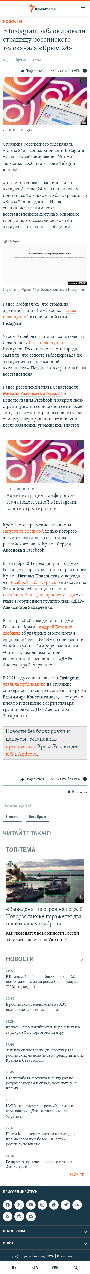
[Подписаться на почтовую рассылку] (31, 1216)
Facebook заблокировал (34, 583)
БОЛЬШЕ (77, 1175)
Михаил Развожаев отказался (33, 394)
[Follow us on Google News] (54, 1205)
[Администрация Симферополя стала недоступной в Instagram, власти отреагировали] (45, 461)
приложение (21, 746)
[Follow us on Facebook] (7, 1205)
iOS (10, 754)
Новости (12, 22)
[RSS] (7, 1216)
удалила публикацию (25, 684)
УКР (55, 1268)
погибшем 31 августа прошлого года (39, 595)
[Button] (32, 71)
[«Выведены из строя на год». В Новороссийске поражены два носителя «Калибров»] (45, 881)
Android (27, 754)
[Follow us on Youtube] (31, 1205)
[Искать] (76, 1267)
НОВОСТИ (20, 959)
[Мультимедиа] (14, 1267)
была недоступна (46, 343)
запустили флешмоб (23, 531)
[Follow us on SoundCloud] (77, 1205)
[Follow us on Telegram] (65, 1205)
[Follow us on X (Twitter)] (19, 1205)
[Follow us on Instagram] (42, 1205)
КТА (35, 1268)
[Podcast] (19, 1216)
